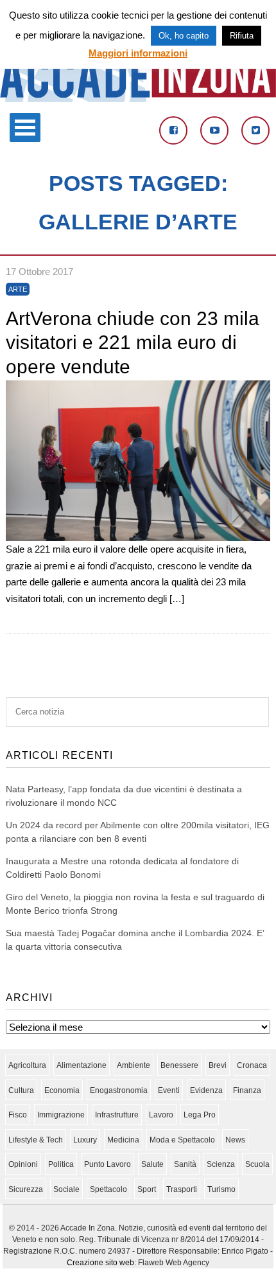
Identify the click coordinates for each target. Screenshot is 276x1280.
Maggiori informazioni (138, 53)
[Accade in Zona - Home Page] (138, 98)
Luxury (85, 1139)
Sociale (66, 1189)
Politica (61, 1164)
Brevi (218, 1065)
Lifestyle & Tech (35, 1139)
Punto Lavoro (107, 1164)
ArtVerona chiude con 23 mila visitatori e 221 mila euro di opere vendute (132, 342)
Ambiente (133, 1065)
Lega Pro (200, 1114)
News (235, 1139)
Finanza (247, 1090)
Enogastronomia (119, 1090)
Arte (17, 289)
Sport (146, 1189)
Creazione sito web (100, 1262)
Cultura (21, 1090)
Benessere (179, 1065)
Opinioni (23, 1164)
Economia (62, 1090)
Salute (152, 1164)
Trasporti (181, 1189)
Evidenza (206, 1090)
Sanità (185, 1164)
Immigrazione (61, 1114)
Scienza (221, 1164)
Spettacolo (108, 1189)
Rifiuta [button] (242, 35)
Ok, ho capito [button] (184, 35)
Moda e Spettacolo (182, 1139)
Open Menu (25, 127)
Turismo (221, 1189)
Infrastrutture (117, 1114)
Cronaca (252, 1065)
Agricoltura (27, 1065)
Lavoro (161, 1114)
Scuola (257, 1164)
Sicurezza (25, 1189)
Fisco (17, 1114)
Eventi (169, 1090)
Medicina (123, 1139)
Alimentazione (81, 1065)
